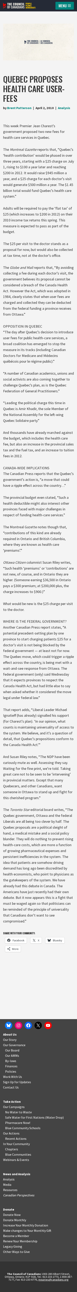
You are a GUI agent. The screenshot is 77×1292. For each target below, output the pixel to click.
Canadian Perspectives (18, 1195)
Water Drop (54, 1117)
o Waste (26, 1112)
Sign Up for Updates (17, 1082)
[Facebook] (28, 1025)
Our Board (12, 1050)
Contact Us (11, 1087)
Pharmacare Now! (17, 1123)
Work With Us (12, 1077)
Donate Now (12, 1215)
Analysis (64, 108)
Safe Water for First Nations (25, 1117)
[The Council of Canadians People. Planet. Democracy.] (19, 6)
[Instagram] (18, 1025)
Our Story (9, 1040)
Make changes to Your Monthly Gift (27, 1231)
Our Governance (14, 1045)
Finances (11, 1066)
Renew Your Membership (20, 1241)
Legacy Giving (12, 1246)
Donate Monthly (14, 1220)
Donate (8, 1209)
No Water (12, 1112)
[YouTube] (48, 1025)
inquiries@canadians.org (53, 1279)
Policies (10, 1071)
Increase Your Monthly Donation (25, 1225)
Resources (10, 1190)
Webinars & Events (16, 1160)
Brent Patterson (19, 108)
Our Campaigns (14, 1107)
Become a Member (16, 1236)
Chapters (11, 1149)
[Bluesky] (8, 1025)
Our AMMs (12, 1056)
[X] (38, 1025)
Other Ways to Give (16, 1252)
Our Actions (11, 1133)
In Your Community (16, 1144)
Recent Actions (15, 1139)
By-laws (10, 1061)
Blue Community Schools (22, 1128)
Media (7, 1185)
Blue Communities (18, 1154)
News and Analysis (16, 1174)
